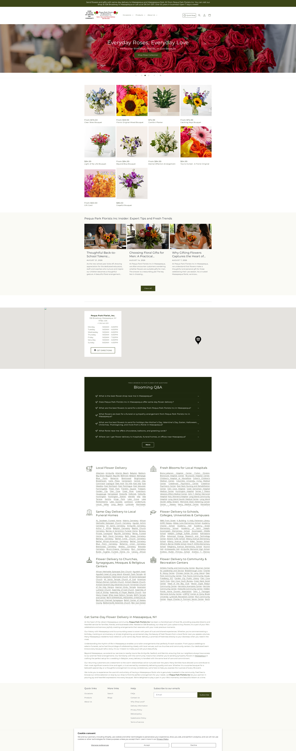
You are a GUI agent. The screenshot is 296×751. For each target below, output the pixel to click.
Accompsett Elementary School (175, 531)
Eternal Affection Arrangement (161, 164)
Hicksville (123, 494)
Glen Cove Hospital (176, 489)
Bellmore (124, 476)
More (148, 445)
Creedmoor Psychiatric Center (183, 483)
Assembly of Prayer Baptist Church (125, 592)
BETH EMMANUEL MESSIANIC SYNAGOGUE (126, 597)
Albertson (100, 473)
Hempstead (113, 494)
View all (148, 288)
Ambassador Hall (172, 549)
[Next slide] (154, 75)
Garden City (102, 491)
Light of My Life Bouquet (95, 164)
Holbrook (132, 494)
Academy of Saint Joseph (195, 528)
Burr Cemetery (138, 549)
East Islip (137, 483)
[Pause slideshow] (160, 75)
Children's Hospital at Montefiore (175, 478)
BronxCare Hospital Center (172, 476)
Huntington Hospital (184, 491)
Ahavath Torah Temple (133, 574)
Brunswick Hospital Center (197, 476)
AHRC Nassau (166, 523)
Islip (138, 496)
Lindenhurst (140, 502)
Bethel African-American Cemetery (112, 541)
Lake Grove (133, 499)
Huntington (101, 496)
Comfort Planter (155, 122)
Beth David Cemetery (113, 536)
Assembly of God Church (123, 590)
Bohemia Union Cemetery (132, 544)
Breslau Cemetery (127, 546)
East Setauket (139, 486)
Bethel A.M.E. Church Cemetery (130, 539)
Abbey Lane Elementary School (187, 523)
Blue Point (101, 478)
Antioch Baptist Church (135, 582)
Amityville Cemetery (136, 526)
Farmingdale (101, 489)
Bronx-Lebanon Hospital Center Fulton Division (185, 473)
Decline (193, 745)
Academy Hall (184, 526)
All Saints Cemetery (115, 526)
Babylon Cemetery (121, 528)
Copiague (110, 483)
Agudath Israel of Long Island (109, 574)
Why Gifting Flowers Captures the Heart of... (189, 254)
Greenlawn (140, 491)
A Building (181, 520)
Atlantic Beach (122, 473)
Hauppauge (101, 494)
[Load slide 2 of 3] (145, 75)
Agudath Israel (139, 571)
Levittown (128, 502)
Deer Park (119, 483)
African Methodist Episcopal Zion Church (114, 571)
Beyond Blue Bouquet (126, 164)
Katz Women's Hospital (178, 496)
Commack (100, 483)
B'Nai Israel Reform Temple (121, 595)
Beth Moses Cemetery (135, 536)
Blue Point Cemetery (106, 544)
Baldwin (141, 473)
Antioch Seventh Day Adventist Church (113, 585)
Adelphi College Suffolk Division (183, 533)
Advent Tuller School (176, 539)
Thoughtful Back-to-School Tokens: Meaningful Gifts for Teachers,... (101, 254)
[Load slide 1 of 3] (141, 75)
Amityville (110, 473)
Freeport (141, 489)
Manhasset (140, 504)
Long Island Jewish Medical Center (183, 499)
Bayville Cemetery (122, 533)
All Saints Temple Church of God (120, 579)
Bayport (108, 476)
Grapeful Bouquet (124, 205)
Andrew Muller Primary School (175, 552)
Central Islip (139, 481)
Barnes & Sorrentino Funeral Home (122, 531)
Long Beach (117, 504)
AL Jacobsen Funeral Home (108, 520)
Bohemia (114, 478)
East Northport (110, 486)
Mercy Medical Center (188, 504)
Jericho (108, 499)
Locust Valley (102, 504)
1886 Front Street (168, 520)
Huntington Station (117, 496)
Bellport (132, 476)
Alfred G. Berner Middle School (173, 544)
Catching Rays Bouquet (190, 122)
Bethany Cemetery (104, 539)
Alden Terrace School (200, 541)
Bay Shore (100, 476)
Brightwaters (139, 478)
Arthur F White (103, 528)
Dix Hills (128, 483)
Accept (147, 745)
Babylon (133, 473)
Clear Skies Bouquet (93, 122)
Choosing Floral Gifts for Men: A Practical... (146, 254)
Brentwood (126, 478)
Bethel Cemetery (137, 541)
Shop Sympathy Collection (148, 58)
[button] (127, 15)
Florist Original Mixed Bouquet (129, 122)
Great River (128, 491)
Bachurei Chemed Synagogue (109, 600)
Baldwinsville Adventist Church (116, 603)
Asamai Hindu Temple (125, 587)
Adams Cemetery (130, 520)
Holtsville (141, 494)
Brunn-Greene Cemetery (117, 549)
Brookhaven (101, 481)
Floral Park (114, 489)
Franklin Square (128, 489)
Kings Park (119, 499)
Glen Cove (115, 491)
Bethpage (141, 476)
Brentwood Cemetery (106, 546)
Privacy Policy (163, 739)
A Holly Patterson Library (198, 520)
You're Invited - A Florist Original (194, 164)
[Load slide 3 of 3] (148, 75)
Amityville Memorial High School (195, 549)
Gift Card (88, 205)
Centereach (127, 481)
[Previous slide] (136, 75)
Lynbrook (130, 504)
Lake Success (116, 502)
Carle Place (114, 481)
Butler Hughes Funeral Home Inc (113, 552)
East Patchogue (125, 486)
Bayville (116, 476)
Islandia (131, 496)
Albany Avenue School (177, 541)
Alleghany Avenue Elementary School (184, 546)
